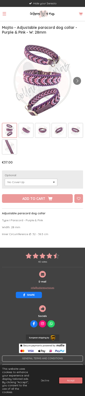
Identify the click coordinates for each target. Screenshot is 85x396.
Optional (10, 175)
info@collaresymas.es (42, 287)
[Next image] (77, 81)
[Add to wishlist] (78, 198)
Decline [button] (45, 380)
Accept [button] (71, 380)
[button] (9, 130)
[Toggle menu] (4, 14)
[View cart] (80, 14)
